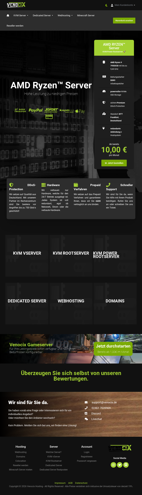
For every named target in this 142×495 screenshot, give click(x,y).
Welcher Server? (53, 452)
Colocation (20, 461)
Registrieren (86, 456)
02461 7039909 (101, 408)
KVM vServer (53, 456)
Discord (96, 413)
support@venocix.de (104, 402)
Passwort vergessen (87, 461)
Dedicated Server (53, 465)
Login (86, 452)
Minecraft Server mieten (20, 469)
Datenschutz (81, 483)
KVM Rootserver (54, 461)
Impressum (60, 483)
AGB (70, 483)
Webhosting (20, 452)
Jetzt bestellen (115, 163)
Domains (20, 456)
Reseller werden (20, 465)
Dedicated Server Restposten (54, 469)
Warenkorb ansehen (124, 20)
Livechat (96, 419)
